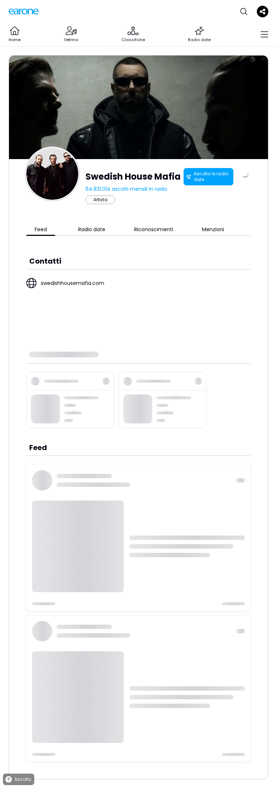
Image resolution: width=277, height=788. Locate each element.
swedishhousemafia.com (72, 283)
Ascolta (22, 779)
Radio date (91, 229)
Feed (41, 229)
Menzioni (213, 229)
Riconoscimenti (153, 229)
